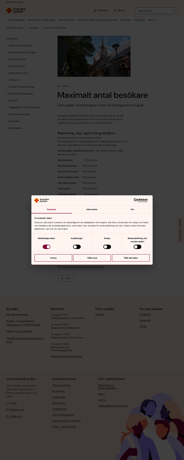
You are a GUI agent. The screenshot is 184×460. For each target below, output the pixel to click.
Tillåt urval (92, 258)
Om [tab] (132, 209)
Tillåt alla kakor (131, 258)
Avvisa (53, 258)
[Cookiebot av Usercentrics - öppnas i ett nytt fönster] (138, 200)
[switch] (77, 247)
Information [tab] (92, 209)
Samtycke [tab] (51, 209)
